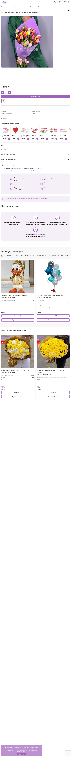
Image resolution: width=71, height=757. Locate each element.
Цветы (15, 6)
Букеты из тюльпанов (22, 6)
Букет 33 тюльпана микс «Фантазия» (35, 6)
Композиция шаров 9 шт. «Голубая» (50, 296)
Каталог (11, 6)
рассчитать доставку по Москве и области (16, 170)
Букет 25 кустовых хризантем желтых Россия (51, 371)
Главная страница (4, 6)
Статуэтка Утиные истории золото (14, 296)
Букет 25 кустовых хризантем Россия (15, 370)
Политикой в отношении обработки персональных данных (21, 749)
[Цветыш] (4, 2)
